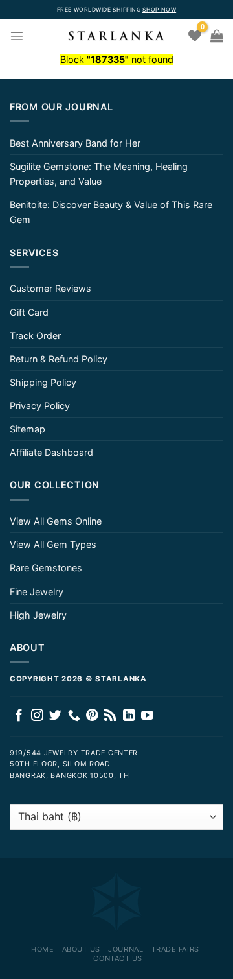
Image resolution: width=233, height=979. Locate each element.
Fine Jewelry (36, 591)
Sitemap (27, 428)
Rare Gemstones (46, 567)
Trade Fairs (175, 949)
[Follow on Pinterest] (92, 716)
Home (42, 949)
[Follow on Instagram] (37, 716)
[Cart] (216, 35)
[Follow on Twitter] (55, 716)
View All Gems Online (56, 520)
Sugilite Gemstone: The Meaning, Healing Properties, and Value (99, 174)
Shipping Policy (43, 382)
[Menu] (17, 36)
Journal (125, 949)
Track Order (35, 335)
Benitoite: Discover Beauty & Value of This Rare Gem (111, 212)
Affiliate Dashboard (51, 452)
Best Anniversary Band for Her (75, 142)
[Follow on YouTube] (147, 716)
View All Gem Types (53, 544)
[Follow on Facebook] (19, 716)
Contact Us (117, 958)
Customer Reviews (50, 288)
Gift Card (29, 312)
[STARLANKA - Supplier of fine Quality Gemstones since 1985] (116, 35)
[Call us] (74, 716)
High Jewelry (38, 614)
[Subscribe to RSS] (110, 716)
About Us (81, 949)
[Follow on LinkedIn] (129, 716)
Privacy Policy (40, 405)
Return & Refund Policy (58, 358)
